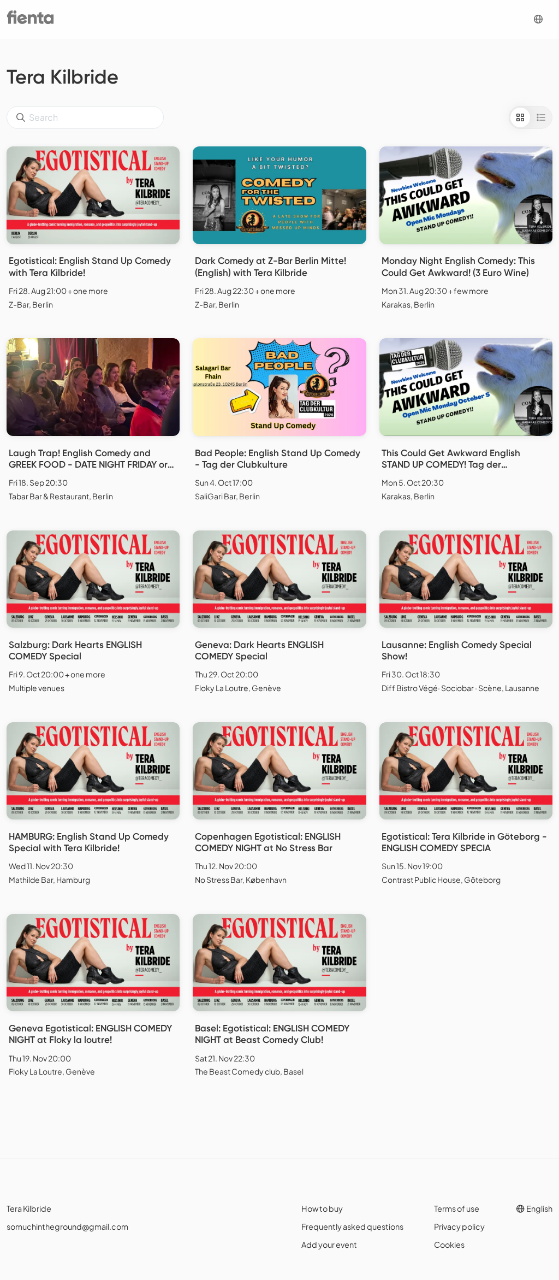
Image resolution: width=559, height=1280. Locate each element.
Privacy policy (459, 1226)
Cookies (449, 1244)
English (538, 1208)
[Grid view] (520, 117)
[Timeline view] (541, 117)
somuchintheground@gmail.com (67, 1226)
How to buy (322, 1208)
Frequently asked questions (352, 1226)
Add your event (329, 1244)
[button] (538, 19)
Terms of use (456, 1208)
